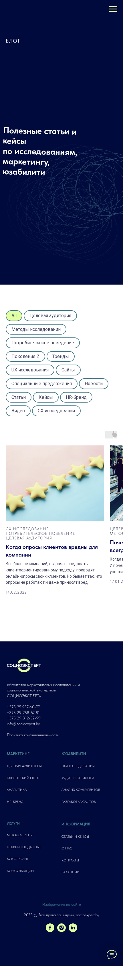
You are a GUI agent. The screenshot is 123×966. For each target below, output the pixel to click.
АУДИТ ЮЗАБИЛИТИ (77, 778)
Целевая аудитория (50, 315)
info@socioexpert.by (23, 723)
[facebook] (50, 930)
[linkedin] (73, 930)
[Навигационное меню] (113, 9)
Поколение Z (25, 356)
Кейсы (46, 397)
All (14, 315)
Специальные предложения (41, 383)
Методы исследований (36, 329)
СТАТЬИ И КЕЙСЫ (75, 837)
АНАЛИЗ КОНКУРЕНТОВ (80, 790)
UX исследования (30, 370)
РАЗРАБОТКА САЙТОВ (78, 802)
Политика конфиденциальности (33, 735)
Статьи (18, 397)
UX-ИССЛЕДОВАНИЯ (78, 766)
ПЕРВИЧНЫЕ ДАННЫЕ (24, 847)
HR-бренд (76, 397)
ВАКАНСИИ (70, 872)
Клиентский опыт (23, 778)
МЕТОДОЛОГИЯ (20, 835)
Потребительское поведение (42, 342)
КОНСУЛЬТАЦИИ (20, 871)
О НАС (66, 848)
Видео (18, 410)
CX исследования (56, 410)
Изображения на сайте (61, 904)
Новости (94, 383)
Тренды (60, 356)
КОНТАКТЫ (70, 860)
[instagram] (61, 930)
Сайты (68, 370)
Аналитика (17, 790)
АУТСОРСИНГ (18, 859)
